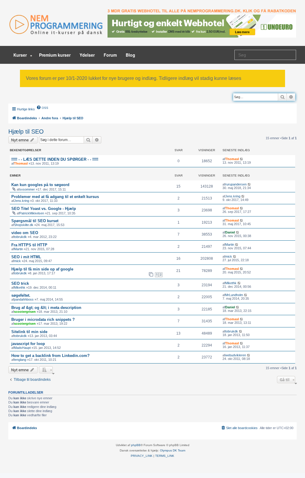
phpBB (136, 445)
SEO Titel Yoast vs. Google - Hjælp (43, 208)
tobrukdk (20, 237)
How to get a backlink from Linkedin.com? (50, 355)
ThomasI (21, 163)
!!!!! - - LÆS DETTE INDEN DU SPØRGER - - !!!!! (54, 159)
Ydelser (87, 55)
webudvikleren (235, 355)
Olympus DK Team (172, 450)
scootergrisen (25, 311)
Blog (130, 55)
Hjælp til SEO (26, 131)
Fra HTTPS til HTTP (29, 245)
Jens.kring (21, 200)
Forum (110, 55)
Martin (18, 249)
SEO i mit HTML (26, 257)
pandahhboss (24, 299)
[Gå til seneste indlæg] (242, 159)
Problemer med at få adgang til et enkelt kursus (55, 196)
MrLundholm (234, 295)
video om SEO (24, 233)
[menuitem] (42, 107)
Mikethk (19, 287)
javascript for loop (28, 343)
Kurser (20, 55)
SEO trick (20, 283)
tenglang (20, 359)
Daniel (230, 232)
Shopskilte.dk (23, 225)
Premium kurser (55, 55)
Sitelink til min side (29, 332)
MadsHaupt (22, 347)
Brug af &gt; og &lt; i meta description (46, 307)
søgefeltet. (20, 295)
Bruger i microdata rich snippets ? (43, 319)
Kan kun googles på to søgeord (40, 184)
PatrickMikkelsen (31, 213)
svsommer (27, 189)
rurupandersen (236, 184)
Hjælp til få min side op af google (42, 269)
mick (17, 261)
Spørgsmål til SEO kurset (34, 221)
